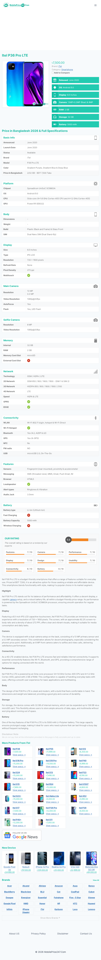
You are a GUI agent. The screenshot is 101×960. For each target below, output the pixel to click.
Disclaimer (62, 933)
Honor (42, 903)
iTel (28, 743)
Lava (75, 909)
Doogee (9, 897)
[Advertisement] (50, 30)
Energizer (26, 897)
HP (58, 903)
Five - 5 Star (75, 897)
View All (96, 880)
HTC (75, 903)
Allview (42, 886)
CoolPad (75, 892)
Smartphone (67, 69)
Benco (92, 886)
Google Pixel (10, 903)
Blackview (26, 892)
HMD (26, 903)
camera (13, 599)
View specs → (19, 755)
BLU (42, 892)
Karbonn (59, 909)
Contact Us (86, 933)
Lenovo (91, 909)
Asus (75, 886)
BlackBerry (9, 892)
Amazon (59, 886)
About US (14, 933)
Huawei (91, 903)
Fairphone (59, 897)
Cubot (91, 892)
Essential (42, 897)
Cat (58, 892)
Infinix (9, 909)
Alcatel (25, 886)
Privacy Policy (38, 933)
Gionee (91, 897)
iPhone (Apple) (25, 911)
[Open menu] (95, 5)
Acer (9, 886)
